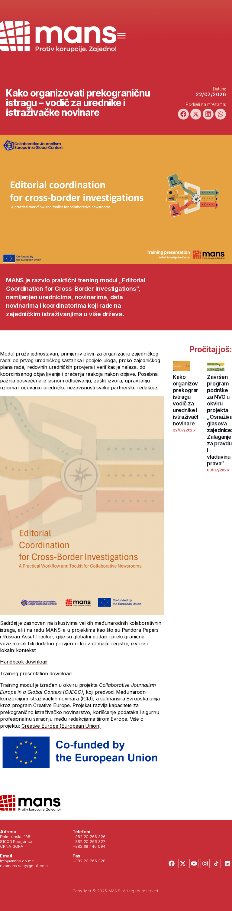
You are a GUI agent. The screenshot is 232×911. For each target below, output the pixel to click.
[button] (183, 114)
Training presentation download (36, 673)
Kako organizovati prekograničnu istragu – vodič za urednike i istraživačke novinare (191, 400)
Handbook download (23, 662)
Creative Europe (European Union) (61, 726)
